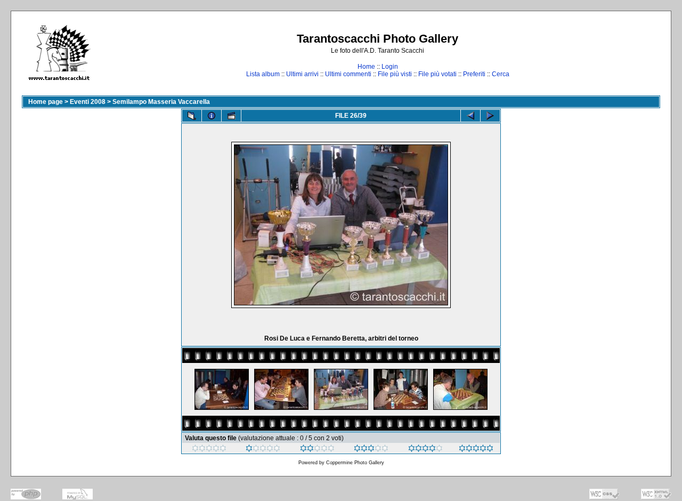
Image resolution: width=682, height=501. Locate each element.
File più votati (437, 74)
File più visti (395, 74)
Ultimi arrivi (302, 74)
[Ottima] (425, 450)
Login (389, 66)
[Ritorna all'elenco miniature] (191, 116)
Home (366, 66)
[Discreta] (317, 450)
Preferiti (474, 74)
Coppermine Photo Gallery (355, 462)
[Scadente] (263, 450)
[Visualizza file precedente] (470, 116)
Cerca (500, 74)
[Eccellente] (476, 450)
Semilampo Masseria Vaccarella (161, 102)
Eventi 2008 (87, 102)
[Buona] (371, 450)
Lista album (263, 74)
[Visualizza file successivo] (490, 116)
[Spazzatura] (209, 450)
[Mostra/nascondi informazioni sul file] (211, 116)
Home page (45, 102)
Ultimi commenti (348, 74)
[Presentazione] (231, 116)
